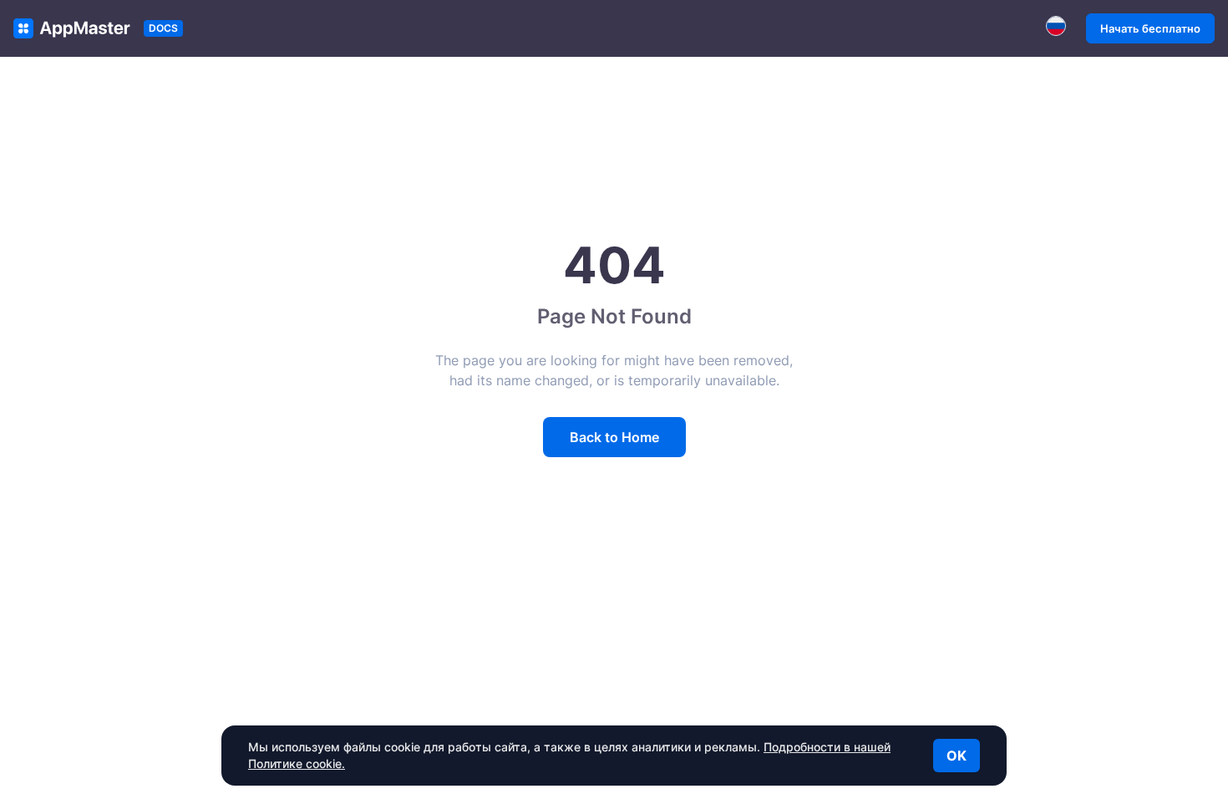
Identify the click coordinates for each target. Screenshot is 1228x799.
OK (956, 755)
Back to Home (614, 437)
